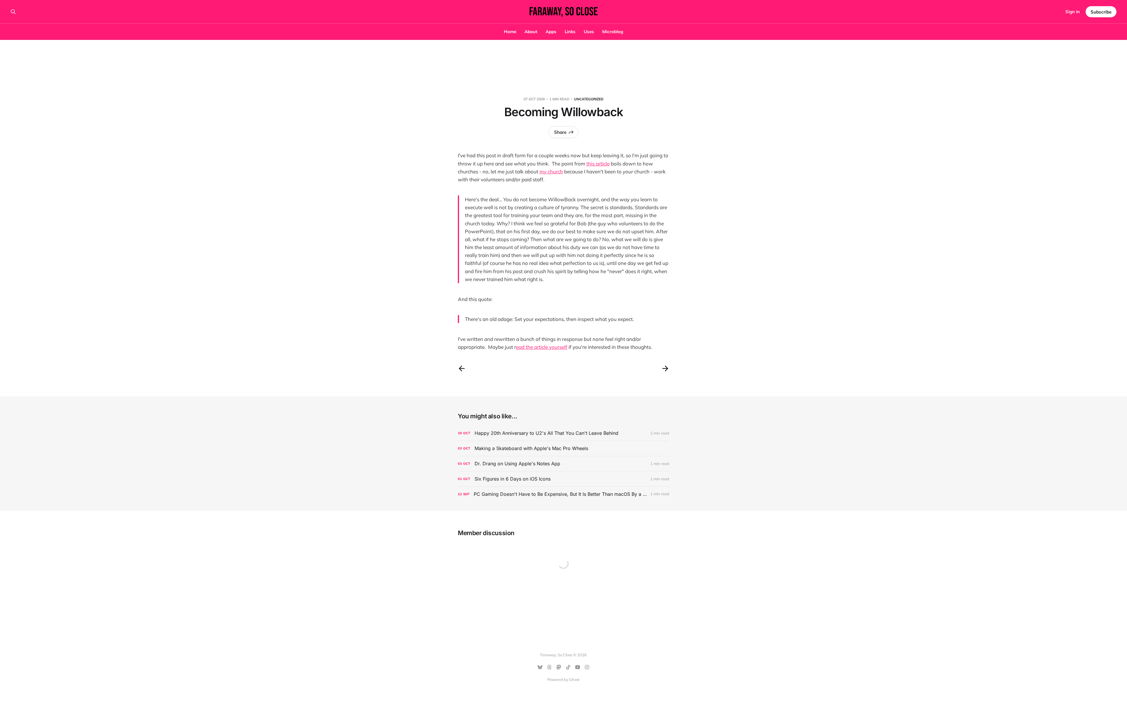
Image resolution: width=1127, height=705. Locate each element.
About (530, 31)
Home (510, 31)
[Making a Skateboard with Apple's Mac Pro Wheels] (563, 448)
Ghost (574, 679)
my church (551, 171)
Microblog (612, 31)
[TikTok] (568, 667)
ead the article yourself (541, 347)
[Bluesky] (540, 667)
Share (560, 132)
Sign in (1072, 11)
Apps (551, 31)
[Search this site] (13, 11)
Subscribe (1101, 12)
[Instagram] (587, 667)
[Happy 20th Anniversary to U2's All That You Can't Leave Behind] (563, 433)
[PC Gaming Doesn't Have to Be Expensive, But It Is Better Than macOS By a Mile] (563, 494)
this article (598, 163)
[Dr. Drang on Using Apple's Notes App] (563, 463)
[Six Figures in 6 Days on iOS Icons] (563, 478)
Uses (589, 31)
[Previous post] (461, 368)
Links (570, 31)
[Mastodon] (558, 667)
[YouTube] (577, 667)
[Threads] (549, 667)
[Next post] (665, 368)
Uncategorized (588, 99)
